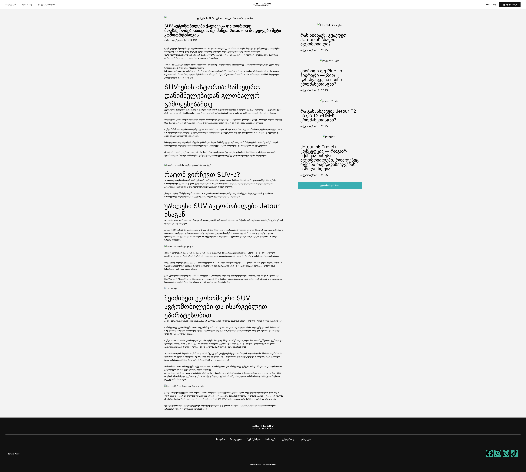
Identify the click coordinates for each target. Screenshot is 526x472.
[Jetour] (261, 4)
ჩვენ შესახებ (253, 439)
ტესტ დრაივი (288, 439)
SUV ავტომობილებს (254, 65)
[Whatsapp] (506, 453)
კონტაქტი (306, 439)
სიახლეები (270, 439)
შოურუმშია (223, 71)
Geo (488, 4)
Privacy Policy (13, 454)
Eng (494, 4)
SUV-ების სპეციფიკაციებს (242, 406)
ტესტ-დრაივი (510, 4)
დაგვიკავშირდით (46, 4)
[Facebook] (489, 453)
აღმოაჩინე (27, 4)
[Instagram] (497, 453)
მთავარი (220, 439)
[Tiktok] (514, 453)
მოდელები (10, 4)
